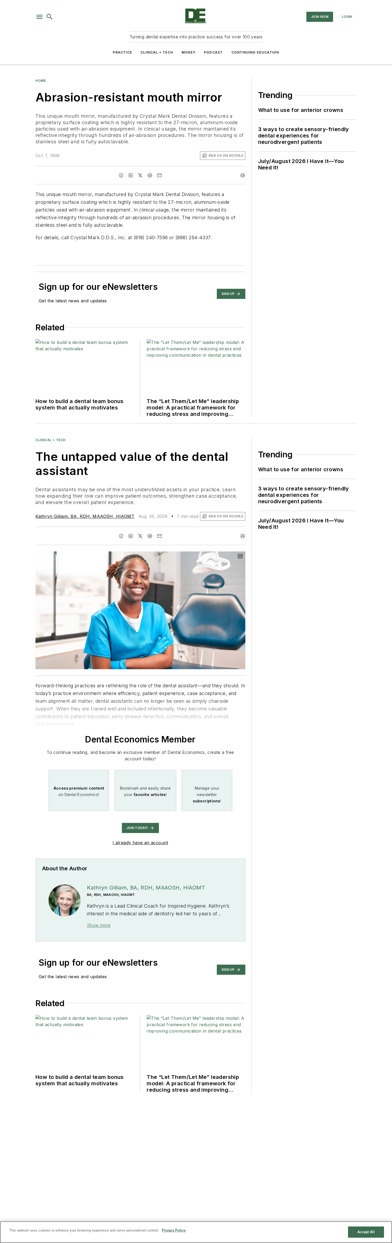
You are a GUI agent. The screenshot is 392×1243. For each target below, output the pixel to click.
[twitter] (140, 175)
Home (40, 81)
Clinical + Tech (157, 52)
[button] (39, 17)
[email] (159, 175)
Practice (122, 52)
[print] (242, 175)
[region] (196, 1232)
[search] (50, 17)
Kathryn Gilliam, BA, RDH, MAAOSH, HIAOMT (84, 516)
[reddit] (150, 175)
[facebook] (121, 175)
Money (188, 52)
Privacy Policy (174, 1230)
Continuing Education (255, 52)
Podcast (213, 52)
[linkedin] (130, 175)
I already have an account (140, 842)
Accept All (365, 1232)
